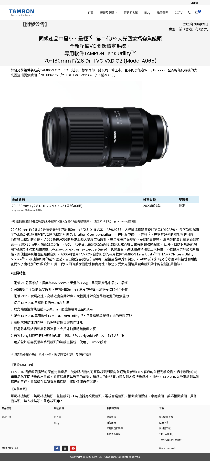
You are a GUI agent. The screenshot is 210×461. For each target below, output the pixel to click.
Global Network (167, 448)
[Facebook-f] (57, 448)
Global (194, 2)
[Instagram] (65, 448)
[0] (197, 13)
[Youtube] (73, 448)
